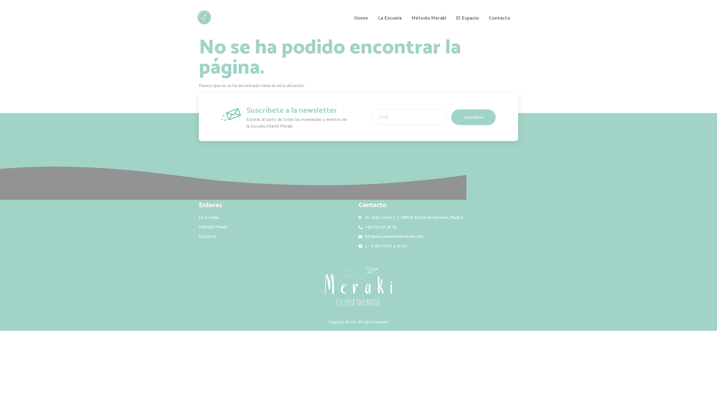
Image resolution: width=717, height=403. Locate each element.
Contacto (499, 18)
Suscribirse (473, 117)
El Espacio (467, 18)
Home (361, 18)
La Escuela (390, 18)
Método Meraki (428, 18)
